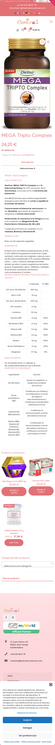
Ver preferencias (28, 735)
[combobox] (27, 564)
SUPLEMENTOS (28, 155)
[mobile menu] (51, 21)
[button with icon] (6, 617)
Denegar (27, 727)
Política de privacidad (30, 741)
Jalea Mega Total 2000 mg (14, 481)
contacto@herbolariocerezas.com (29, 8)
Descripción (27, 162)
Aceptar (27, 720)
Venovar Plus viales (41, 481)
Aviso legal (46, 741)
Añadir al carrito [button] (14, 491)
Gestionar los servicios (27, 712)
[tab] (27, 162)
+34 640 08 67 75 (28, 5)
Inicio (10, 675)
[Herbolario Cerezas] (27, 22)
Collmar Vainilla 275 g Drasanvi (14, 532)
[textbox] (27, 566)
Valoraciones (27, 168)
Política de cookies (12, 741)
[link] (11, 610)
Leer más (13, 542)
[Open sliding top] (52, 3)
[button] (50, 684)
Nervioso (17, 155)
